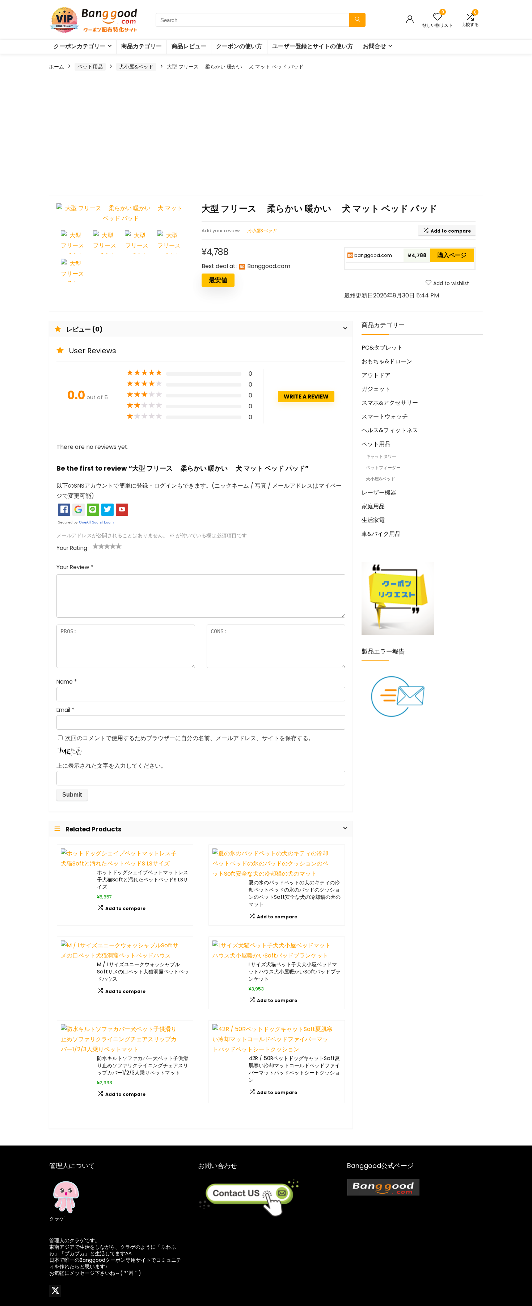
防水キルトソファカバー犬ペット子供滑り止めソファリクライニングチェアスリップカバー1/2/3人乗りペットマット (142, 1065)
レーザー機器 (379, 492)
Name (66, 681)
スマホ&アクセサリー (390, 403)
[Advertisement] (266, 134)
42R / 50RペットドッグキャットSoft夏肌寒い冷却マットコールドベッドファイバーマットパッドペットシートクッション (294, 1069)
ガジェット (376, 389)
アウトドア (376, 375)
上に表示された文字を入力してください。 (111, 766)
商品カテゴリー (141, 46)
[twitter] (55, 1291)
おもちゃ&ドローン (387, 361)
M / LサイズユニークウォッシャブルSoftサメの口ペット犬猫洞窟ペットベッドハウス (143, 971)
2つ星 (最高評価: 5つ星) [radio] (98, 546)
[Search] (357, 20)
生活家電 (373, 520)
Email (65, 710)
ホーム (56, 66)
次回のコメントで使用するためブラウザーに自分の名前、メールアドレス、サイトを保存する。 (189, 738)
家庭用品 (373, 506)
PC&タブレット (382, 347)
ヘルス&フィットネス (390, 430)
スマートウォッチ (385, 416)
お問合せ (374, 46)
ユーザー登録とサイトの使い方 (312, 46)
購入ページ (452, 255)
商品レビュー (189, 46)
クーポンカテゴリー (80, 46)
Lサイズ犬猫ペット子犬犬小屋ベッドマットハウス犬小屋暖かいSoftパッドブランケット (295, 971)
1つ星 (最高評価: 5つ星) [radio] (95, 546)
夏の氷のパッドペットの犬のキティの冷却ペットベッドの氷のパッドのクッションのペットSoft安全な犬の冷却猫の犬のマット (295, 893)
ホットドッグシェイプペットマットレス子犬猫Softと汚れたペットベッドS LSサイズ (142, 879)
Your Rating (71, 548)
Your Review (74, 567)
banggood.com (372, 255)
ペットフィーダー (383, 467)
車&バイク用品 (381, 534)
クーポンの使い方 (239, 46)
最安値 (218, 280)
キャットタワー (381, 456)
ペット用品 (90, 66)
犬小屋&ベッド (136, 66)
